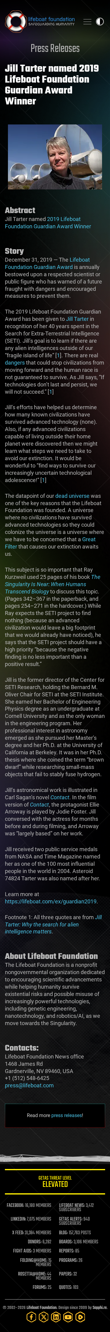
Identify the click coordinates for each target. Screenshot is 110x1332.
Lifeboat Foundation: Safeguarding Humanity (40, 21)
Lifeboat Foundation (42, 1307)
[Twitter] (44, 1317)
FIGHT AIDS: (22, 1251)
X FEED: (18, 1233)
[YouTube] (68, 1317)
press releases (66, 1115)
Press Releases (55, 49)
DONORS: (35, 1242)
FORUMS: (40, 1288)
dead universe (72, 496)
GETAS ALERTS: (70, 1219)
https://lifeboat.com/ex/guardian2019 (51, 901)
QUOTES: (65, 1288)
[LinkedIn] (56, 1317)
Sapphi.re (100, 1307)
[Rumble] (80, 1317)
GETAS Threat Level (55, 1182)
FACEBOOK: (15, 1206)
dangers (15, 362)
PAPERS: (65, 1274)
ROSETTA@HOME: (32, 1274)
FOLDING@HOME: (33, 1261)
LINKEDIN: (18, 1219)
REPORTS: (66, 1251)
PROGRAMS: (68, 1261)
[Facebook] (31, 1317)
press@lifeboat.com (29, 1085)
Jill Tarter (77, 319)
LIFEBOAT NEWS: (72, 1206)
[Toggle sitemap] (87, 21)
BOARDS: (66, 1242)
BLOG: (63, 1233)
